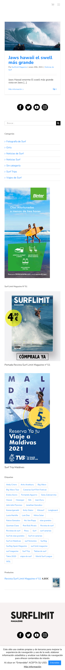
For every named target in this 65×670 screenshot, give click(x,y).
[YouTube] (36, 107)
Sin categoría (13, 165)
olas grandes (45, 520)
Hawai (9, 500)
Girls (9, 147)
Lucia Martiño (12, 515)
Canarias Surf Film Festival (35, 489)
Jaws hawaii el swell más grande (32, 31)
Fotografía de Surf (16, 141)
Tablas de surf (40, 551)
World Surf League (44, 556)
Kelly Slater (28, 510)
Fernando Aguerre (29, 495)
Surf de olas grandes (15, 536)
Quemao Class (12, 525)
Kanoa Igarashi (12, 510)
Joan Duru (39, 500)
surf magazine (12, 551)
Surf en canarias (35, 536)
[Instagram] (45, 107)
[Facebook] (20, 107)
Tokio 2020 (11, 556)
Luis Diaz (26, 515)
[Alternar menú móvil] (58, 4)
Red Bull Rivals (29, 525)
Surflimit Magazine (19, 67)
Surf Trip (26, 551)
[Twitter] (28, 107)
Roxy (26, 530)
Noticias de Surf (32, 43)
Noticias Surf (13, 159)
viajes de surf (26, 556)
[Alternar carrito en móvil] (52, 4)
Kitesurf (40, 510)
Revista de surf (47, 525)
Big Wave (42, 484)
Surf (34, 530)
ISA (29, 500)
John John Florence (14, 505)
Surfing (44, 541)
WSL (8, 561)
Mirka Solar (39, 515)
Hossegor (20, 500)
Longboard (53, 510)
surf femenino (31, 541)
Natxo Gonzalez (13, 520)
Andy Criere (11, 484)
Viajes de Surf (13, 177)
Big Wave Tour (12, 489)
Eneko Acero (11, 495)
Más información (15, 89)
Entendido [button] (54, 662)
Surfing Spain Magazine (16, 546)
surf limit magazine (39, 546)
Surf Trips (11, 171)
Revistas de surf (13, 530)
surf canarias (45, 530)
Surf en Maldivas (13, 541)
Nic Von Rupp (30, 520)
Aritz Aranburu (27, 484)
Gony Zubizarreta (48, 495)
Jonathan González (34, 505)
